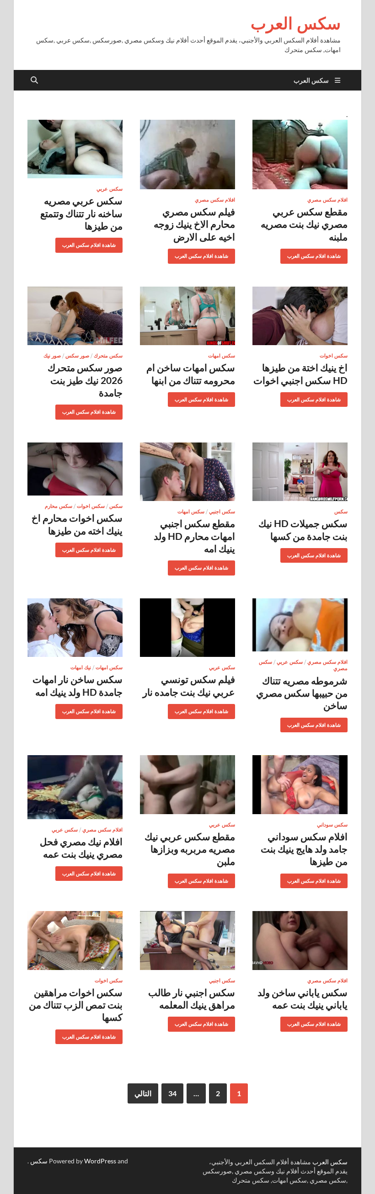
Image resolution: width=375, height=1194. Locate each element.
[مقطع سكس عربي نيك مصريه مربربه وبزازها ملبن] (187, 784)
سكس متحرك (108, 355)
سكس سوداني (332, 824)
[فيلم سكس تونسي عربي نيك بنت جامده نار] (187, 627)
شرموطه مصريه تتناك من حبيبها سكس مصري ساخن (302, 693)
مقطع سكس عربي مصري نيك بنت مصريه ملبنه (304, 224)
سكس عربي (109, 189)
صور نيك (52, 355)
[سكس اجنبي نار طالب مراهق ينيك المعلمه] (187, 940)
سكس (341, 511)
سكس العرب (296, 23)
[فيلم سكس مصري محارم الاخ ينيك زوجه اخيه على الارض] (187, 154)
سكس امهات (221, 355)
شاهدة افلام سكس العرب (317, 254)
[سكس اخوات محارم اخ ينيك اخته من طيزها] (75, 469)
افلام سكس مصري (327, 200)
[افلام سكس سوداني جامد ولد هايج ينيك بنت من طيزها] (300, 784)
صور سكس (77, 355)
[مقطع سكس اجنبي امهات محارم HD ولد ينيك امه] (187, 471)
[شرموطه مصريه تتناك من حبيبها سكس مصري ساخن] (300, 624)
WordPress (100, 1161)
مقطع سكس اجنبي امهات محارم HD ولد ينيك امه (194, 535)
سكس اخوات (334, 355)
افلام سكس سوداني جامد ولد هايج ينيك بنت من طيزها (304, 849)
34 (172, 1093)
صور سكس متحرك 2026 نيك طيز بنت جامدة (85, 380)
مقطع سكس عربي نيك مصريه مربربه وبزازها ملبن (190, 849)
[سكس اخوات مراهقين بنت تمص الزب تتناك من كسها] (75, 940)
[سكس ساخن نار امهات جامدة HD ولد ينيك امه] (75, 627)
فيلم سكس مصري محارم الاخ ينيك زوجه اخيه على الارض (194, 224)
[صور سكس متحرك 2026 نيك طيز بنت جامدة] (75, 316)
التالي (142, 1093)
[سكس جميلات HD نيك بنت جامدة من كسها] (300, 471)
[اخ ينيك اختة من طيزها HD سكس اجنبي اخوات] (300, 316)
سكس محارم (58, 506)
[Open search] (34, 80)
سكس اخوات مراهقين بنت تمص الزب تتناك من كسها (76, 1004)
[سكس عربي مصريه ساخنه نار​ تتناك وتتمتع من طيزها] (75, 149)
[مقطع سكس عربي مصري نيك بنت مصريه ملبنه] (300, 154)
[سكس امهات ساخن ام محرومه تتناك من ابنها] (187, 316)
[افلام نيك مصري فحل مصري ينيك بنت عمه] (75, 787)
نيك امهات (80, 667)
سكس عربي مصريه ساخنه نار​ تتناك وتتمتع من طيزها (81, 213)
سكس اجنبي (222, 511)
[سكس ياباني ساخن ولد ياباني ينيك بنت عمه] (300, 940)
